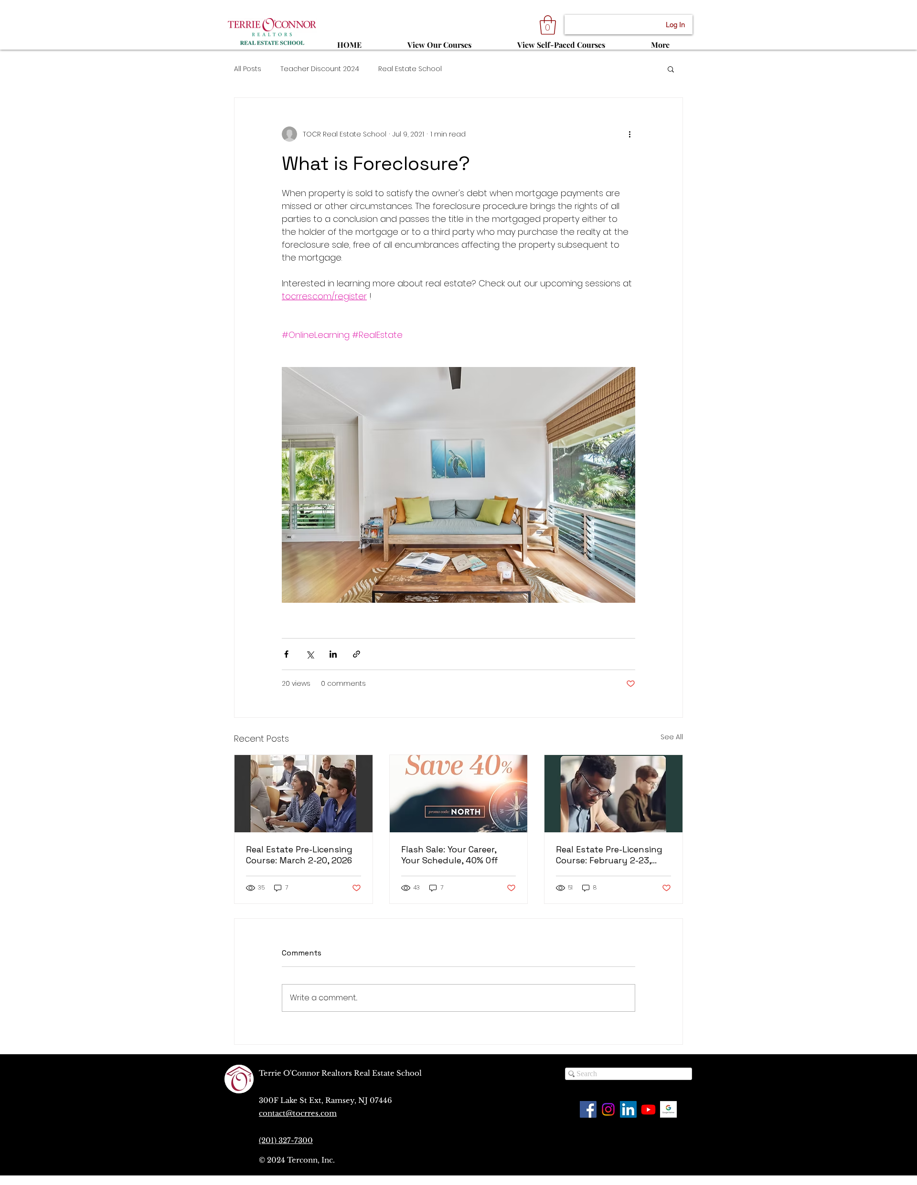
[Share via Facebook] (286, 654)
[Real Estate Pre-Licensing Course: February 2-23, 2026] (613, 793)
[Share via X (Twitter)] (309, 654)
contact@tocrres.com (298, 1113)
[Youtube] (648, 1109)
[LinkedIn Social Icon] (628, 1109)
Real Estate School (410, 68)
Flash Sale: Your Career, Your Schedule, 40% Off (449, 855)
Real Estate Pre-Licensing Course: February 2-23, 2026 (609, 855)
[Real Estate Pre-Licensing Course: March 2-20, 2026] (304, 793)
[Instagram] (608, 1109)
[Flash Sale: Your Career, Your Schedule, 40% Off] (459, 793)
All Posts (247, 68)
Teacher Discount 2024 (319, 68)
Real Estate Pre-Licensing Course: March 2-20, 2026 (299, 855)
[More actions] (629, 134)
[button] (548, 24)
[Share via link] (356, 654)
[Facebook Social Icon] (588, 1109)
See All (672, 737)
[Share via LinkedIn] (333, 654)
